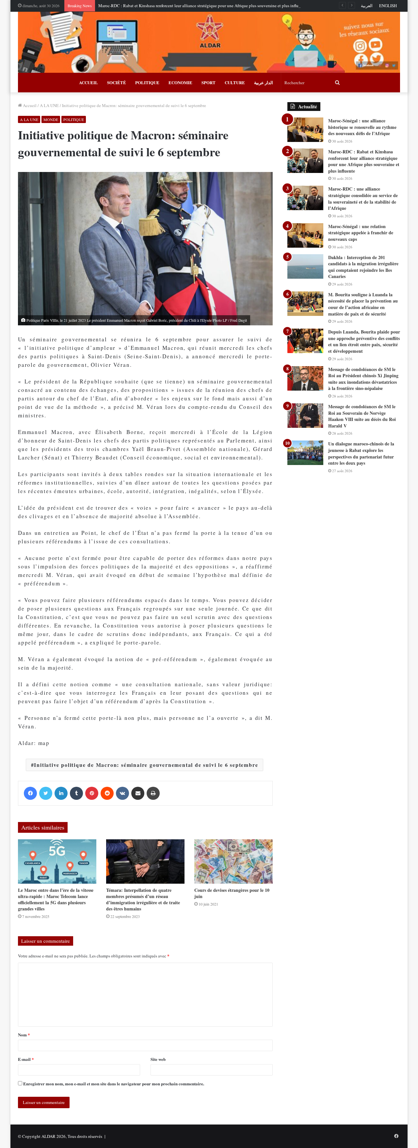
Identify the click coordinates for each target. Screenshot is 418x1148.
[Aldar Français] (209, 42)
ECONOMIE (180, 82)
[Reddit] (107, 793)
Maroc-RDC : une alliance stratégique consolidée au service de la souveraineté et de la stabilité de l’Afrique (363, 198)
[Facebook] (30, 793)
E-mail (26, 1059)
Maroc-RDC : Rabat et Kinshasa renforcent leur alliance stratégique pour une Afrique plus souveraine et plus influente (202, 5)
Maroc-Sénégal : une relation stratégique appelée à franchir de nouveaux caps (360, 232)
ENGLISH (388, 5)
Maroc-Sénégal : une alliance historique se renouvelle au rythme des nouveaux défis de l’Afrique (362, 127)
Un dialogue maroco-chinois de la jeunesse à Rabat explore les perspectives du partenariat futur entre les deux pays (361, 453)
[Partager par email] (137, 793)
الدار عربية (263, 82)
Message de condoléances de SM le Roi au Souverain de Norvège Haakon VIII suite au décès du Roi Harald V (362, 416)
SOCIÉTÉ (116, 82)
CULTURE (235, 82)
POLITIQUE (147, 82)
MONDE (50, 119)
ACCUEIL (88, 82)
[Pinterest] (91, 793)
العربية (367, 5)
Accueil (29, 105)
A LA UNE (49, 105)
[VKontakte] (122, 793)
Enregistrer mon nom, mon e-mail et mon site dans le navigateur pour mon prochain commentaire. (113, 1083)
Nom (24, 1035)
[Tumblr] (76, 793)
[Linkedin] (61, 793)
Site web (158, 1059)
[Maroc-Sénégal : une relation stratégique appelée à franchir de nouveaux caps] (305, 235)
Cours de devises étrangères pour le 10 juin (231, 893)
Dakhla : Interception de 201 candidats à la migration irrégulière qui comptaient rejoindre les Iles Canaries (363, 267)
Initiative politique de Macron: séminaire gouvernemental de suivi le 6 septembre (146, 764)
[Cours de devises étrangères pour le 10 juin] (233, 861)
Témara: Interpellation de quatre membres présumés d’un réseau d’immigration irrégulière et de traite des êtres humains (143, 899)
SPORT (208, 82)
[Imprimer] (153, 793)
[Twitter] (45, 793)
